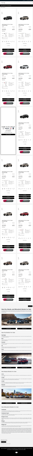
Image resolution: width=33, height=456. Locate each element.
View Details (8, 49)
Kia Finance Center (24, 328)
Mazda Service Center (8, 367)
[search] (32, 2)
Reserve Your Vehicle (8, 134)
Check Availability (8, 100)
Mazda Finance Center (24, 367)
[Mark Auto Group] (3, 2)
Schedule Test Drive (25, 198)
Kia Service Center (9, 328)
